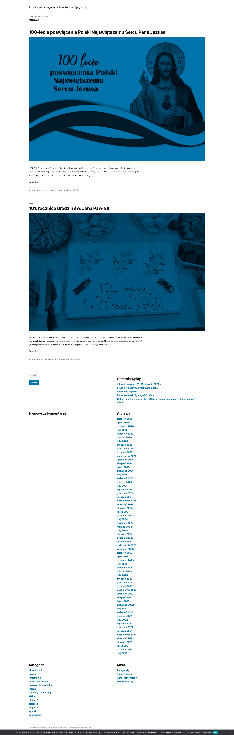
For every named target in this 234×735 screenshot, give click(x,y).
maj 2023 (122, 564)
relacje (77, 359)
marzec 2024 (124, 526)
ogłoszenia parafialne (41, 685)
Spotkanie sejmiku (127, 391)
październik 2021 (126, 634)
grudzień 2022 (125, 582)
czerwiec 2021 (125, 649)
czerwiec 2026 (125, 426)
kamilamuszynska (37, 190)
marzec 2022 (124, 616)
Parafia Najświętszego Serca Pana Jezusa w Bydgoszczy (58, 7)
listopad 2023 (125, 541)
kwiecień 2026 (125, 433)
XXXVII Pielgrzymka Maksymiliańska (137, 387)
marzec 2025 (124, 482)
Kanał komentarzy (127, 677)
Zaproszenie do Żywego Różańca (135, 395)
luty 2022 (122, 619)
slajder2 (33, 700)
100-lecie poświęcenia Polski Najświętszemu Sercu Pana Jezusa (97, 32)
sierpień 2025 (125, 463)
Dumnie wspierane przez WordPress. (80, 728)
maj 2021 (122, 653)
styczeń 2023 (124, 578)
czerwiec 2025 (125, 470)
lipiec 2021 (123, 645)
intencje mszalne (38, 681)
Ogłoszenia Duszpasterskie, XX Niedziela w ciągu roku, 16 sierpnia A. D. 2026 (156, 400)
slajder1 (33, 696)
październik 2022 (126, 590)
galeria (72, 359)
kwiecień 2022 (125, 612)
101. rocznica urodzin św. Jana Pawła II (69, 208)
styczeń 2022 (124, 623)
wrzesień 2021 (125, 638)
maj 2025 (122, 474)
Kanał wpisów (124, 674)
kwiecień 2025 (125, 478)
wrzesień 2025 (125, 459)
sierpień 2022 (125, 597)
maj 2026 (122, 430)
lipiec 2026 (123, 422)
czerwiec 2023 (125, 560)
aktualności (65, 190)
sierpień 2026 (125, 418)
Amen (215, 732)
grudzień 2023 (125, 537)
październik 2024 (127, 500)
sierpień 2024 (125, 508)
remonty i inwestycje (40, 692)
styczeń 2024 (125, 534)
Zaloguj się (123, 670)
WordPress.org (125, 681)
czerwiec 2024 (125, 515)
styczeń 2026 (124, 444)
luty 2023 (122, 575)
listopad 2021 (124, 631)
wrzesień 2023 (125, 549)
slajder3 (33, 703)
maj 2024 (122, 519)
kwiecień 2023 (125, 567)
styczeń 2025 (124, 489)
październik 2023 (126, 545)
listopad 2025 (125, 452)
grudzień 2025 (125, 448)
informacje (35, 677)
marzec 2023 (124, 571)
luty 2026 (122, 441)
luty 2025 (122, 485)
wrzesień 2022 (125, 593)
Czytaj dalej (35, 182)
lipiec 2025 (123, 467)
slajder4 (33, 707)
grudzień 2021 (125, 627)
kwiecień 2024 (125, 523)
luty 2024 (122, 530)
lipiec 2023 (123, 556)
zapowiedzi (74, 190)
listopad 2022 (125, 586)
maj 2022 (122, 608)
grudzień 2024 (125, 493)
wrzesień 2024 (125, 504)
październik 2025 (126, 456)
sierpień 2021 (124, 642)
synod (32, 711)
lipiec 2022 (123, 601)
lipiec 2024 (123, 511)
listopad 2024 (125, 497)
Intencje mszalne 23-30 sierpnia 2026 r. (139, 384)
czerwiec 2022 (125, 604)
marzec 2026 (124, 437)
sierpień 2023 (125, 552)
